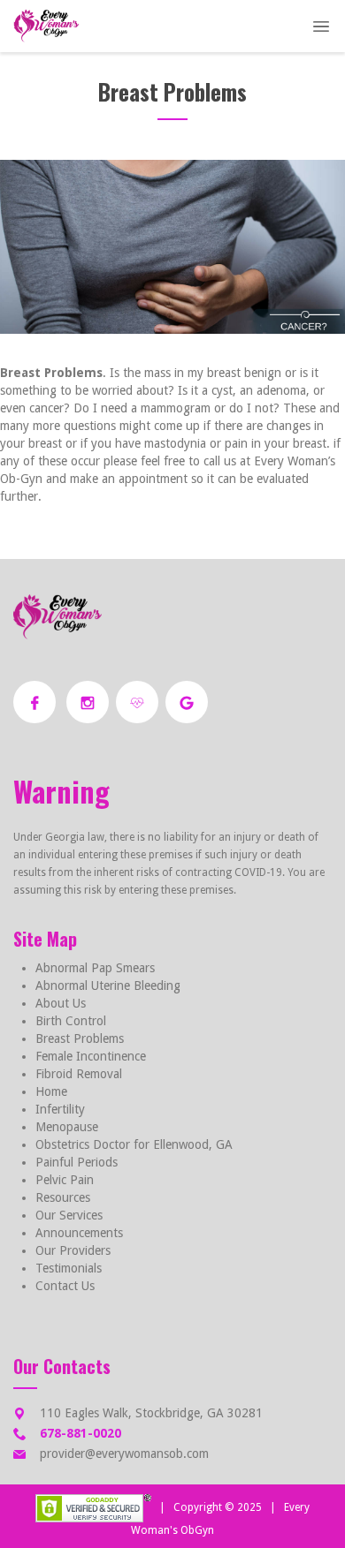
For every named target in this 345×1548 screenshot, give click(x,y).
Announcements (79, 1233)
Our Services (69, 1215)
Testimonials (68, 1268)
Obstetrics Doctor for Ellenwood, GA (134, 1144)
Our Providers (73, 1250)
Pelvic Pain (64, 1180)
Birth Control (70, 1021)
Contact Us (65, 1286)
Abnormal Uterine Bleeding (107, 985)
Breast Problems (79, 1038)
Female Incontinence (90, 1056)
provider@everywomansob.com (124, 1453)
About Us (60, 1003)
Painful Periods (76, 1162)
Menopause (66, 1127)
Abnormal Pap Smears (95, 968)
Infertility (60, 1109)
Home (51, 1091)
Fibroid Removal (78, 1074)
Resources (62, 1197)
